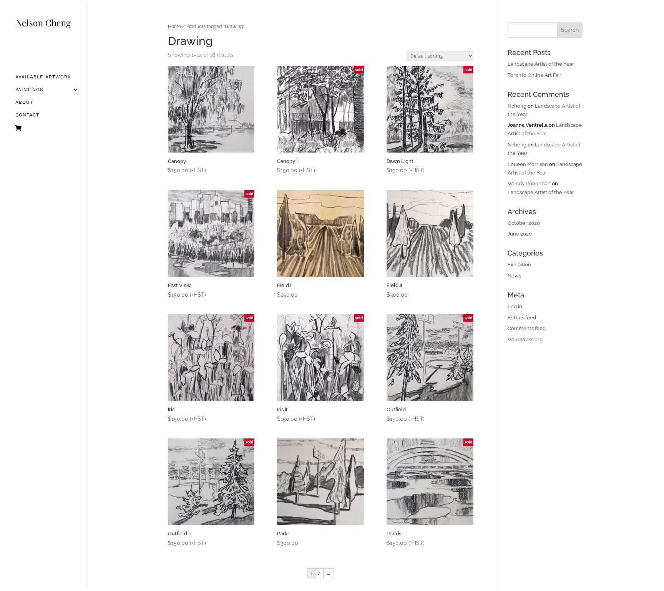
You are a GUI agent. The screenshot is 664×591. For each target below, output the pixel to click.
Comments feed (527, 328)
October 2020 (524, 223)
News (514, 276)
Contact (27, 115)
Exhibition (519, 264)
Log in (515, 306)
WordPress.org (525, 339)
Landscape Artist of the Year (541, 64)
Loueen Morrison (528, 164)
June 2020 (520, 234)
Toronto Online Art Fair (534, 75)
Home (174, 26)
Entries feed (522, 317)
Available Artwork (43, 77)
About (24, 102)
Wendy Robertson (529, 183)
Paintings (29, 89)
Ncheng (517, 106)
